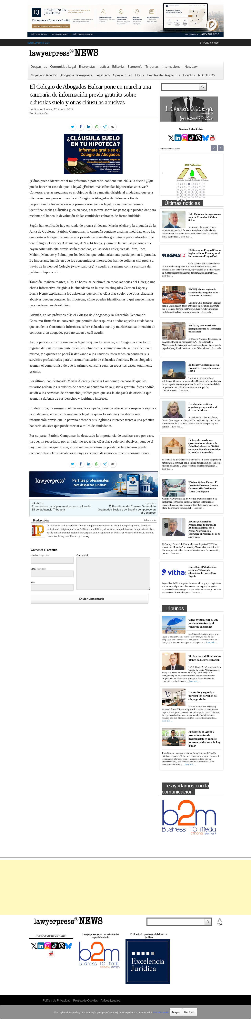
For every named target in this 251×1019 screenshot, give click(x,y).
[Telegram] (104, 126)
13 (193, 187)
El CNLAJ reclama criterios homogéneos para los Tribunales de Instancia (204, 328)
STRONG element (209, 42)
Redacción (41, 520)
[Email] (112, 126)
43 (185, 200)
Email (38, 568)
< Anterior (38, 503)
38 (196, 196)
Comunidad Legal (63, 66)
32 (204, 193)
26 (181, 193)
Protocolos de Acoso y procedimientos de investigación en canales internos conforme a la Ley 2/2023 (204, 739)
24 (204, 190)
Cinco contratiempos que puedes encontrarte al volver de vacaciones (203, 623)
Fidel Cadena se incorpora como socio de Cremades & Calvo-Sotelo (204, 217)
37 (193, 196)
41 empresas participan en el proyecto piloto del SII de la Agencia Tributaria (61, 508)
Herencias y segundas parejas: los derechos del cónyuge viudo (202, 695)
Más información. (161, 1012)
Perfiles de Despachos (163, 75)
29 (193, 193)
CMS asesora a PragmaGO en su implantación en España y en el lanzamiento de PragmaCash (204, 253)
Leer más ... (186, 236)
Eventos (189, 75)
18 (181, 190)
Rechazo (189, 1012)
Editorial (118, 66)
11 (185, 187)
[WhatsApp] (96, 126)
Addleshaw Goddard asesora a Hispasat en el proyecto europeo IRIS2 (204, 368)
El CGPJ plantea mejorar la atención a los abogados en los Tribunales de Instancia (203, 292)
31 (200, 193)
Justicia (104, 66)
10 (181, 187)
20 (189, 190)
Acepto (175, 1012)
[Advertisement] (125, 887)
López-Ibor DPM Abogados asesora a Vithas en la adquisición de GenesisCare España (202, 571)
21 (193, 190)
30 (196, 193)
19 (185, 190)
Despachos (39, 66)
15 (200, 187)
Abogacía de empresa (76, 75)
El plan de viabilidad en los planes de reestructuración (204, 658)
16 (204, 187)
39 (200, 196)
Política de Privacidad (56, 1000)
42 (181, 200)
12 (189, 187)
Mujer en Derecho (44, 75)
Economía (135, 66)
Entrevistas (87, 66)
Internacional (171, 66)
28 (189, 193)
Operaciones (122, 75)
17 (178, 190)
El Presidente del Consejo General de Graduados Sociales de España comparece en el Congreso (127, 509)
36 (189, 196)
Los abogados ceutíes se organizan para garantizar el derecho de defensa (202, 407)
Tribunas (152, 66)
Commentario (82, 555)
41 (178, 200)
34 (181, 196)
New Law (191, 66)
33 (178, 196)
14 (196, 187)
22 (196, 190)
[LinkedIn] (88, 126)
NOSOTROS (206, 75)
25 (178, 193)
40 (204, 196)
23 (200, 190)
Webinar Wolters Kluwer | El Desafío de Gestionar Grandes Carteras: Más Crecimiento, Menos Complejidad (203, 487)
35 (185, 196)
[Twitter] (72, 126)
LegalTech (102, 75)
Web (33, 582)
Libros (139, 75)
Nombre (40, 555)
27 (185, 193)
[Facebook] (80, 126)
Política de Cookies (85, 1000)
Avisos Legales (110, 1000)
